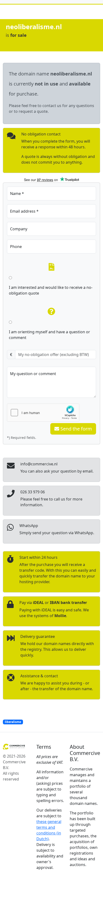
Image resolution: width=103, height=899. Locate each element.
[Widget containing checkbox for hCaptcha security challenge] (43, 413)
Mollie (60, 615)
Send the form (75, 428)
